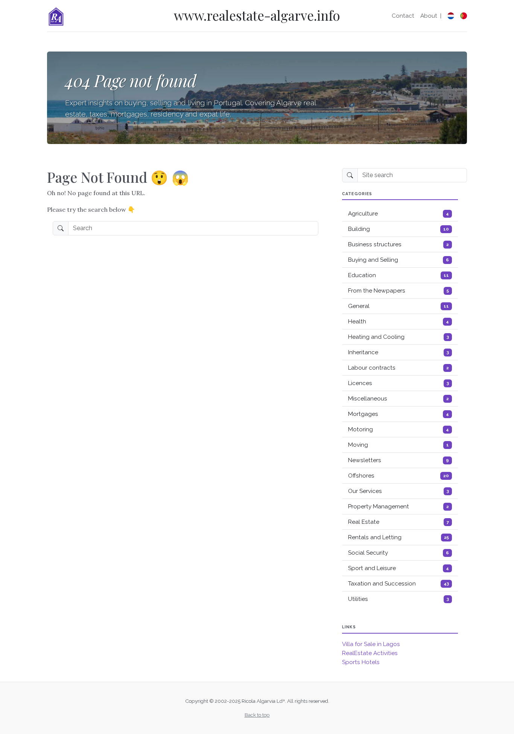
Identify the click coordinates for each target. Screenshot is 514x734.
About (428, 15)
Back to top (257, 715)
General (398, 306)
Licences (398, 383)
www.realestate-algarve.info (257, 15)
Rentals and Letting (398, 537)
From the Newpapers (398, 290)
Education (398, 275)
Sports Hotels (361, 662)
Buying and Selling (398, 259)
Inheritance (398, 352)
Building (398, 229)
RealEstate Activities (370, 653)
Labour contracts (398, 367)
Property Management (398, 506)
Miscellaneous (398, 398)
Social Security (398, 552)
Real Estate (398, 522)
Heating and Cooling (398, 337)
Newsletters (398, 460)
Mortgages (398, 414)
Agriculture (398, 213)
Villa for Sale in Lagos (371, 644)
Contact (403, 15)
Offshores (398, 475)
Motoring (398, 429)
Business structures (398, 244)
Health (398, 321)
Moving (398, 444)
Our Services (398, 491)
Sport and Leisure (398, 568)
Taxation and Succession (398, 583)
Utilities (398, 599)
